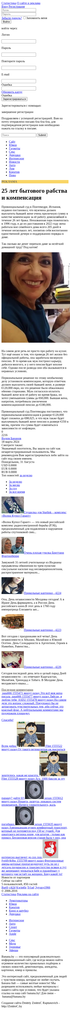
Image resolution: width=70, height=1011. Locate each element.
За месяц (14, 485)
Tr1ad (30, 887)
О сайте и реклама (28, 3)
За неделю (15, 481)
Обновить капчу (11, 92)
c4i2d (12, 887)
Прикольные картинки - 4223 (42, 630)
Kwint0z (21, 887)
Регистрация (17, 6)
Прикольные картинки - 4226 (42, 667)
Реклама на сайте (28, 894)
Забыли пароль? (11, 18)
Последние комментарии (17, 689)
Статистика (8, 3)
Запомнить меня (36, 18)
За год (13, 488)
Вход (4, 6)
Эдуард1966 (42, 887)
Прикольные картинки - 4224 (42, 593)
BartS (4, 887)
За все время (17, 491)
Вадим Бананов (11, 438)
